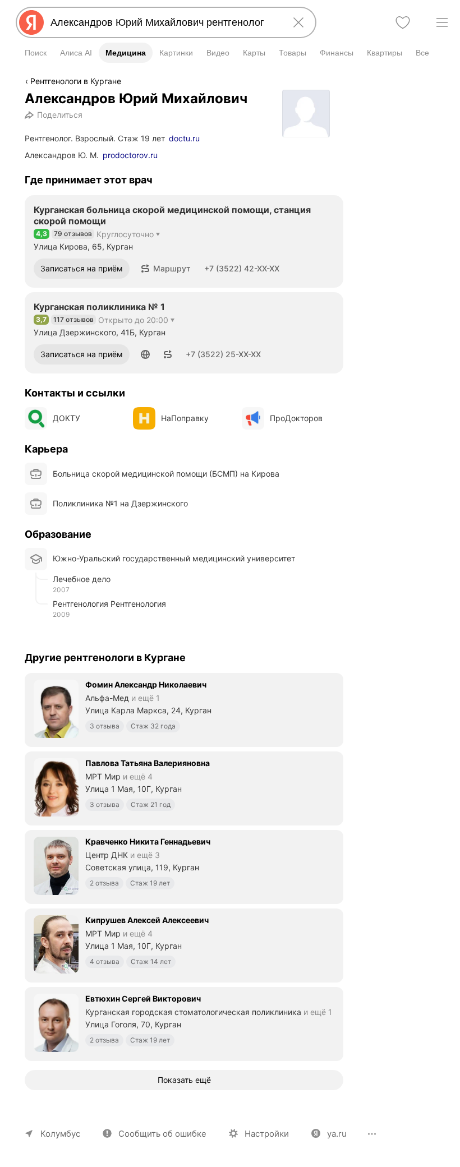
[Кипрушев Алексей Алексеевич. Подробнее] (184, 944)
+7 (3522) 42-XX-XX (241, 268)
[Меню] (442, 22)
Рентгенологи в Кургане (75, 81)
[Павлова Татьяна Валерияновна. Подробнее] (184, 787)
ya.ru (337, 1133)
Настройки (267, 1133)
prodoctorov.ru (130, 155)
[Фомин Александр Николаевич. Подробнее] (184, 709)
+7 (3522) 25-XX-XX (223, 354)
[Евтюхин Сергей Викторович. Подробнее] (184, 1023)
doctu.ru (184, 138)
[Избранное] (402, 22)
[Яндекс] (31, 22)
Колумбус (60, 1133)
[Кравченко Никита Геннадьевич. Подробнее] (184, 866)
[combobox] (164, 22)
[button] (165, 269)
